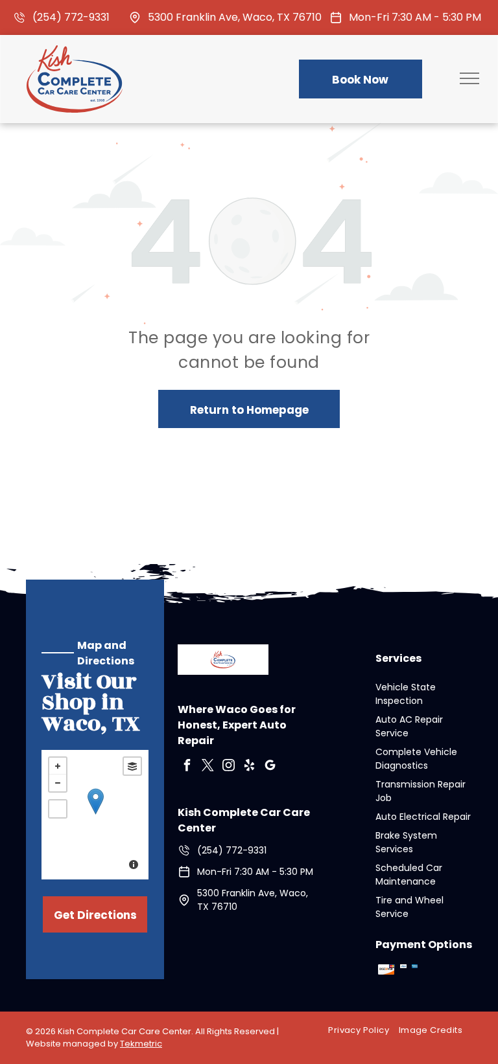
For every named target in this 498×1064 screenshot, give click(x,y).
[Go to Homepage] (75, 53)
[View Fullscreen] (57, 808)
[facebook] (187, 767)
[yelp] (249, 767)
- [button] (57, 783)
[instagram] (228, 767)
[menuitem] (363, 1030)
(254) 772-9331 (71, 17)
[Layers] (132, 766)
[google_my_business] (270, 767)
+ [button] (57, 766)
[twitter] (207, 767)
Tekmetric (141, 1043)
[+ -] (95, 814)
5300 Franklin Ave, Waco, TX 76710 (235, 17)
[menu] (469, 78)
